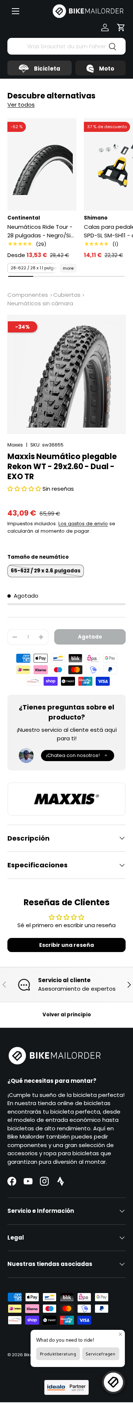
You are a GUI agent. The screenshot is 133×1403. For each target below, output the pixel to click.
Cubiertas (67, 295)
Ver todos (21, 104)
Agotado (90, 636)
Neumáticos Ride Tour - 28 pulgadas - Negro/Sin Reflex (40, 231)
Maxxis (15, 444)
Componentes (27, 295)
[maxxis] (66, 798)
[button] (121, 27)
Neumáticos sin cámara (40, 303)
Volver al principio (66, 1014)
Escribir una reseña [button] (66, 945)
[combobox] (66, 46)
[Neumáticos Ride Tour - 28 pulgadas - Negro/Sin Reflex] (41, 164)
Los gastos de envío (83, 523)
